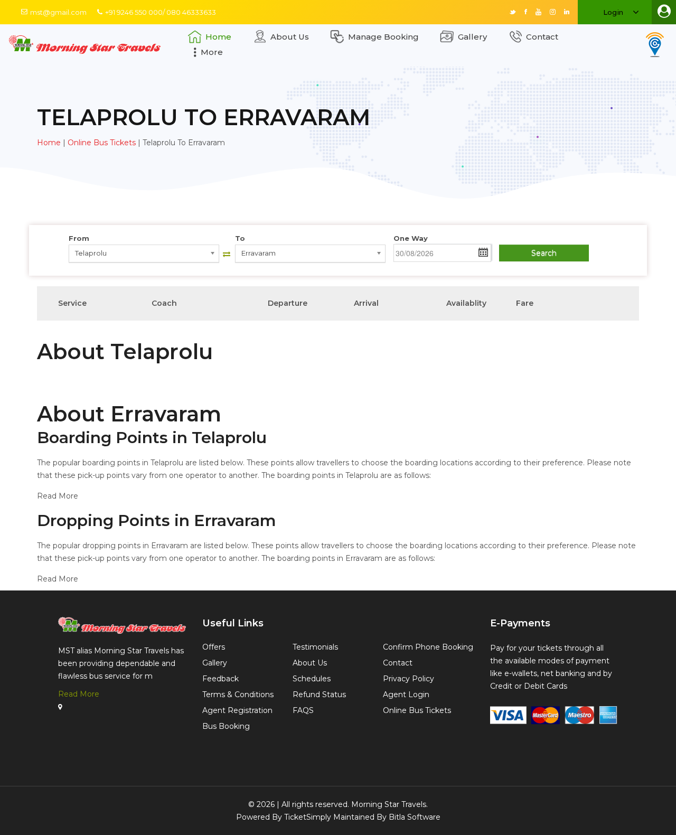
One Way (410, 238)
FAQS (303, 710)
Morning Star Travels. (389, 804)
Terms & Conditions (238, 694)
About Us (289, 37)
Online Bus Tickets (102, 142)
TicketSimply (307, 817)
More (212, 52)
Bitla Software (414, 817)
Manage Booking (383, 37)
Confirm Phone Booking (428, 647)
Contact (542, 37)
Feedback (220, 678)
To (240, 238)
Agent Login (406, 694)
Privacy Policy (408, 678)
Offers (213, 647)
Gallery (472, 37)
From (79, 238)
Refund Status (319, 694)
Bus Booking (226, 726)
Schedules (312, 678)
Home (218, 37)
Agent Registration (237, 710)
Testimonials (315, 647)
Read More (78, 694)
